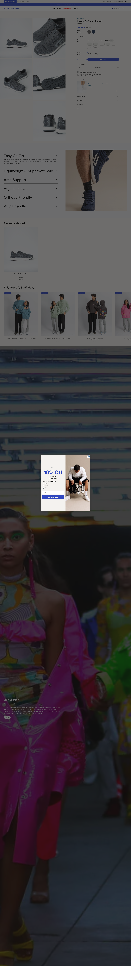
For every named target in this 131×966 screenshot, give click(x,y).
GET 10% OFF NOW (53, 497)
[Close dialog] (88, 457)
